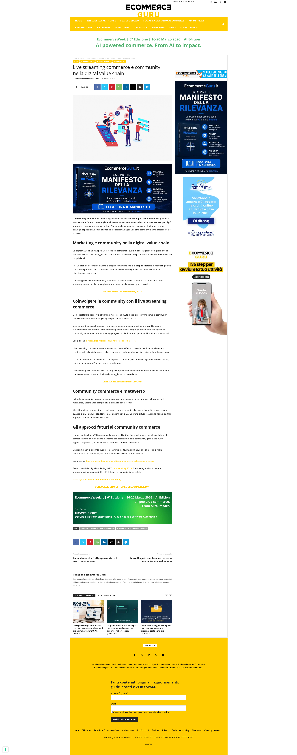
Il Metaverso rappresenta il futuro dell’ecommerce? (111, 341)
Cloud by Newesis (212, 730)
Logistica (142, 27)
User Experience (87, 61)
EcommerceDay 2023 (121, 468)
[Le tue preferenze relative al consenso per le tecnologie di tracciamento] (5, 750)
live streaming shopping (137, 528)
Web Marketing (119, 61)
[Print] (140, 87)
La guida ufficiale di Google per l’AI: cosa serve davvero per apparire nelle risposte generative (121, 629)
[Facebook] (206, 2)
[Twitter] (220, 2)
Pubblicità (144, 730)
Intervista (158, 27)
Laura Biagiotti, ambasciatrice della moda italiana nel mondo (151, 559)
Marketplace (196, 20)
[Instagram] (211, 2)
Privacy (165, 730)
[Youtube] (225, 2)
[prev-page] (166, 595)
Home (78, 20)
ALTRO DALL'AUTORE (106, 595)
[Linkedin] (215, 2)
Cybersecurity (83, 27)
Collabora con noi (130, 730)
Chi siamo (86, 730)
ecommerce (121, 528)
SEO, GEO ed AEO (129, 20)
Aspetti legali (123, 27)
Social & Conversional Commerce (163, 20)
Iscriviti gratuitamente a (97, 479)
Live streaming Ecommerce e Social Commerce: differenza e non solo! (120, 461)
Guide (82, 58)
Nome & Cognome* (119, 693)
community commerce (89, 528)
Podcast (155, 730)
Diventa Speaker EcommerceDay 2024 (122, 381)
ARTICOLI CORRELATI (84, 595)
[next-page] (170, 595)
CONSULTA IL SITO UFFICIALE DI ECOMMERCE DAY (122, 487)
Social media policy (180, 730)
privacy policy (163, 712)
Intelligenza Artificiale (101, 20)
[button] (223, 24)
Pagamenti (103, 27)
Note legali (197, 730)
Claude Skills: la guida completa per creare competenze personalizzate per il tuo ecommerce (156, 629)
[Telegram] (147, 87)
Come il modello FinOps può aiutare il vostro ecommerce (95, 559)
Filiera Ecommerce (104, 61)
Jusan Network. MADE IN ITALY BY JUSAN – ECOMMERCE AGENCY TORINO (156, 737)
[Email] (133, 87)
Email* (113, 704)
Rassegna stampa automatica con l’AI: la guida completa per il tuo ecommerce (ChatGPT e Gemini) (88, 629)
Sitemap (148, 744)
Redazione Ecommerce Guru (87, 78)
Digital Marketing (107, 528)
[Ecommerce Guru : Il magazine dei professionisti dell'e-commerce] (149, 10)
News (172, 27)
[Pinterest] (112, 87)
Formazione (187, 27)
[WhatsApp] (119, 87)
